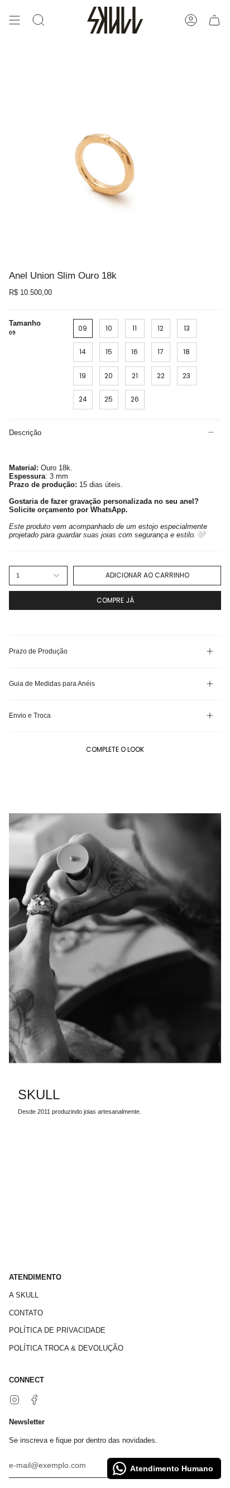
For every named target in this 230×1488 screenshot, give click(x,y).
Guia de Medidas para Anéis (52, 684)
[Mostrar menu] (14, 20)
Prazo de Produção (38, 651)
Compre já (115, 600)
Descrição (25, 432)
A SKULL (24, 1295)
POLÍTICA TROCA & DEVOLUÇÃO (66, 1348)
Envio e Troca (30, 715)
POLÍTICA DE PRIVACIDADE (57, 1330)
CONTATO (26, 1313)
